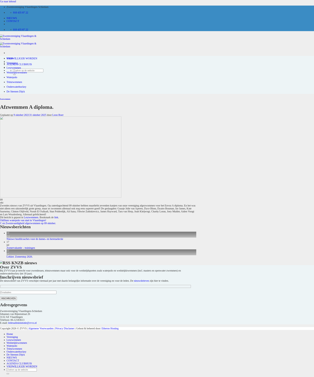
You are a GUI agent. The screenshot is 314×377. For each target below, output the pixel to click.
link (56, 217)
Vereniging (12, 63)
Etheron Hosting (110, 328)
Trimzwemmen (14, 82)
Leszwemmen (14, 67)
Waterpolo (12, 77)
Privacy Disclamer (64, 328)
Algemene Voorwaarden (40, 328)
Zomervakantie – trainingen (21, 247)
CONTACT (13, 21)
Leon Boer (57, 115)
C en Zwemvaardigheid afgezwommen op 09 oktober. (28, 223)
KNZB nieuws (24, 263)
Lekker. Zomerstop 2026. (20, 256)
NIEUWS (12, 18)
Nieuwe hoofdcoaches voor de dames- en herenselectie (35, 239)
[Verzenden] (8, 373)
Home (10, 58)
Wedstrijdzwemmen (17, 72)
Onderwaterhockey (16, 86)
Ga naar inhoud (8, 1)
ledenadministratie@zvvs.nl (22, 322)
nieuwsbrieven (141, 280)
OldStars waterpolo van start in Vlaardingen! (23, 220)
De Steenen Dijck (16, 91)
